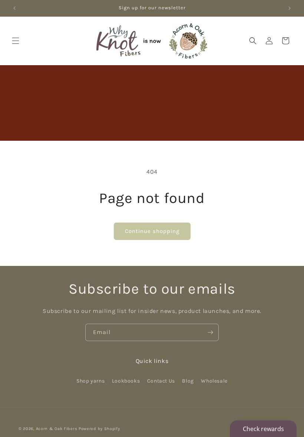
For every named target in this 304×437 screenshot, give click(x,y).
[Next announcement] (289, 8)
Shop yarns (90, 381)
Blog (188, 381)
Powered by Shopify (99, 428)
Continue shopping (152, 231)
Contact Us (161, 381)
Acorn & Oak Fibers (56, 428)
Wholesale (214, 381)
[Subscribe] (210, 332)
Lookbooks (126, 381)
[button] (15, 41)
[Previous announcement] (14, 8)
